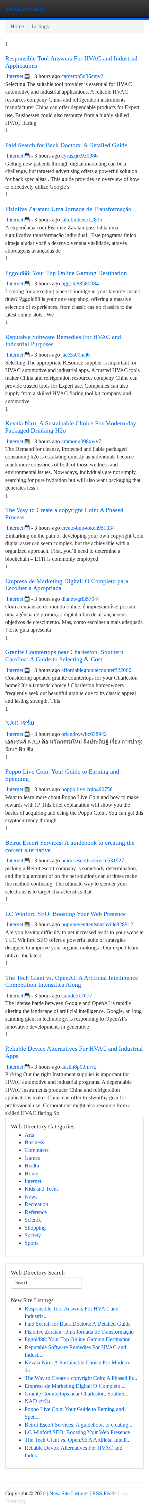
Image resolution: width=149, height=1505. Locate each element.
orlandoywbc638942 (84, 734)
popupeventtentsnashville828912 (97, 924)
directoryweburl (25, 8)
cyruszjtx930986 (79, 156)
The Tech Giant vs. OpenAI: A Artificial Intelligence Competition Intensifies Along (71, 981)
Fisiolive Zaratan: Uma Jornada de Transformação (68, 209)
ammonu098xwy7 (81, 441)
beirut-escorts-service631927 (92, 860)
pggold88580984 (80, 283)
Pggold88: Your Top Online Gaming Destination (66, 272)
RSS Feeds (104, 1493)
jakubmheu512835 (81, 220)
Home (17, 26)
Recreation (36, 1204)
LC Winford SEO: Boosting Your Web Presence (65, 913)
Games (32, 1158)
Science (33, 1220)
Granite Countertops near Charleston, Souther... (76, 1394)
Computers (37, 1150)
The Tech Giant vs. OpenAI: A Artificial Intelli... (78, 1440)
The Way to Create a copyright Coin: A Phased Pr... (81, 1378)
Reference (36, 1212)
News (31, 1197)
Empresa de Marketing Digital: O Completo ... (75, 1386)
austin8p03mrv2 (79, 1067)
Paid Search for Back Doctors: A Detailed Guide (66, 145)
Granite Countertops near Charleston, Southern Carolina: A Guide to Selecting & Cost (64, 656)
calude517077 (76, 995)
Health (32, 1165)
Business (34, 1142)
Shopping (35, 1228)
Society (33, 1235)
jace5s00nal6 (75, 355)
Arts (29, 1135)
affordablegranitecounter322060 (96, 670)
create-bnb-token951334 (88, 528)
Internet (15, 76)
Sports (31, 1243)
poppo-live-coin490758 (87, 789)
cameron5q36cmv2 (82, 76)
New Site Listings (68, 1493)
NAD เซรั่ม (19, 723)
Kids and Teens (42, 1189)
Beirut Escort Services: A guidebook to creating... (78, 1425)
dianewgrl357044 (80, 599)
